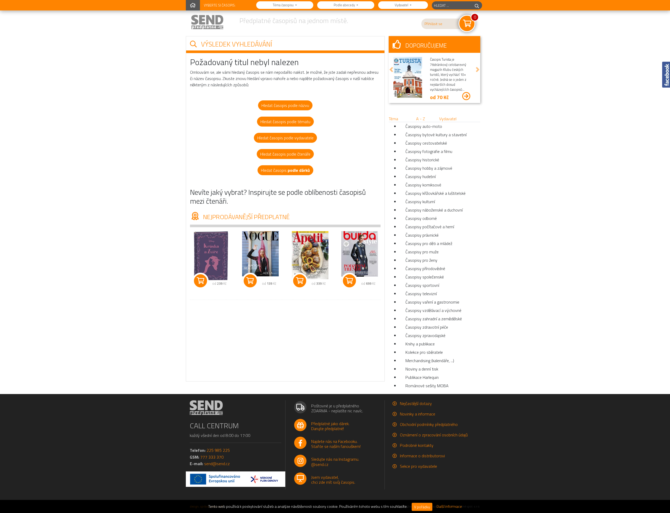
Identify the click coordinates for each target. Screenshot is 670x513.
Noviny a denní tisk (421, 369)
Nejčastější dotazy (416, 403)
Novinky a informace (417, 414)
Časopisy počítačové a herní (429, 227)
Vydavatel (402, 5)
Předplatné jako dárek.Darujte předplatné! (330, 426)
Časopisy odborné (421, 218)
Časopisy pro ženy (421, 260)
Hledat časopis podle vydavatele (285, 138)
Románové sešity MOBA (427, 386)
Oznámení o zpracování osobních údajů (434, 435)
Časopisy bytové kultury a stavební (436, 135)
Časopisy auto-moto (423, 126)
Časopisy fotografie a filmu (428, 151)
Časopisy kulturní (420, 201)
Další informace (449, 506)
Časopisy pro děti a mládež (428, 243)
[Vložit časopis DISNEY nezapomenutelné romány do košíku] (200, 280)
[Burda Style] (360, 253)
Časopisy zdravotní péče (426, 327)
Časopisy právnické (422, 235)
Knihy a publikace (420, 344)
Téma (393, 119)
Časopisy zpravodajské (425, 335)
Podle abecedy (345, 5)
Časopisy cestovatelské (426, 143)
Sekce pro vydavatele (418, 466)
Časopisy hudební (420, 176)
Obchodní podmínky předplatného (429, 424)
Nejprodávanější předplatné (246, 216)
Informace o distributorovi (422, 456)
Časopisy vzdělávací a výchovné (433, 310)
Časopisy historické (422, 160)
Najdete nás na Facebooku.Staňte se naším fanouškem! (336, 443)
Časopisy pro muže (422, 252)
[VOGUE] (261, 253)
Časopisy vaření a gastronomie (432, 302)
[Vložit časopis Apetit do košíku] (299, 280)
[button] (391, 69)
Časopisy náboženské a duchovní (434, 210)
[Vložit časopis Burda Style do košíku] (349, 280)
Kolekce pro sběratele (424, 352)
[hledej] (477, 5)
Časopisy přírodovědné (425, 268)
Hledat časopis (285, 170)
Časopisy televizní (421, 293)
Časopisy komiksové (423, 185)
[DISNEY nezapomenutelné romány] (211, 256)
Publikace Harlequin (422, 377)
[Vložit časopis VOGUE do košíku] (250, 280)
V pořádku (422, 507)
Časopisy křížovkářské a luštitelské (435, 193)
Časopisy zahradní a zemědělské (433, 319)
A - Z (420, 119)
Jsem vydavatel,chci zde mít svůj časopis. (333, 479)
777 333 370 (212, 457)
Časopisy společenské (424, 277)
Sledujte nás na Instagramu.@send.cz (335, 461)
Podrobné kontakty (416, 445)
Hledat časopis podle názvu (285, 105)
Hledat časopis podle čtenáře (285, 154)
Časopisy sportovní (422, 285)
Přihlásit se (433, 24)
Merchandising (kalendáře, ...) (429, 360)
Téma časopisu (283, 5)
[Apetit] (310, 255)
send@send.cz (217, 463)
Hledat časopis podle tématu (285, 121)
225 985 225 (218, 450)
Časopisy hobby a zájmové (428, 168)
